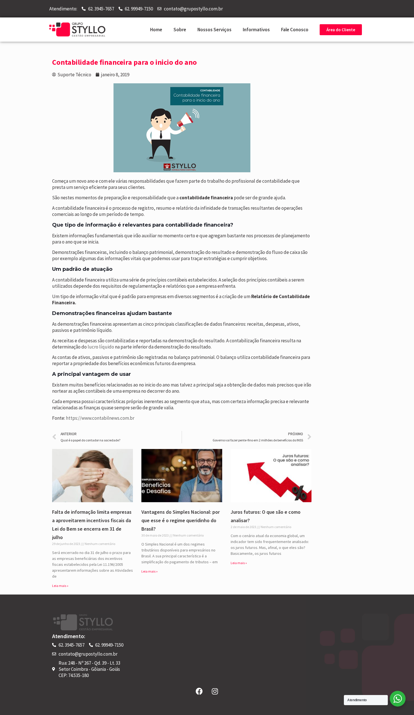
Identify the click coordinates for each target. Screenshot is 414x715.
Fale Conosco (294, 29)
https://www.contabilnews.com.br (100, 418)
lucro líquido (101, 347)
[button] (341, 29)
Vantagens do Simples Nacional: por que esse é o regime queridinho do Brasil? (180, 520)
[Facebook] (199, 691)
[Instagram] (215, 691)
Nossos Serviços (214, 29)
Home (156, 29)
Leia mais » (60, 586)
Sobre (179, 29)
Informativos (256, 29)
